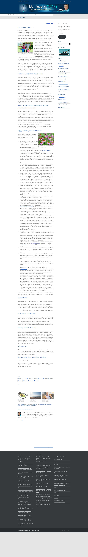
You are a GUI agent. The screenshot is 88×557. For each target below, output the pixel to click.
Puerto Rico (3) (62, 97)
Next (52, 23)
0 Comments (34, 405)
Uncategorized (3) (63, 104)
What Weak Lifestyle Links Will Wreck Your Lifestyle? (24, 481)
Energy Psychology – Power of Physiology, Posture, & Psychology (25, 507)
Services (56, 498)
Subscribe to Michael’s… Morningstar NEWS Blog (59, 501)
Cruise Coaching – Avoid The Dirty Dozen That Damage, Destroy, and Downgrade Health (25, 491)
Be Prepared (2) (62, 60)
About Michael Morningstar (60, 456)
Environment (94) (63, 73)
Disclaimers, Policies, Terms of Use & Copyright (62, 467)
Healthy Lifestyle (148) (64, 86)
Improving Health (35, 404)
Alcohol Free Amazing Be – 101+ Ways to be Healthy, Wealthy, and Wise (25, 486)
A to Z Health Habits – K (21, 399)
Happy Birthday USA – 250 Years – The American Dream (25, 464)
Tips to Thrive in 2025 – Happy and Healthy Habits (25, 524)
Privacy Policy (57, 492)
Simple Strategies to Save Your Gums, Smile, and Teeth (24, 511)
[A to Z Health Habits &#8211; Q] (48, 395)
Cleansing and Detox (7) (64, 68)
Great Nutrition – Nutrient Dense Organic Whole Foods (61, 476)
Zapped (24, 244)
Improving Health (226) (64, 89)
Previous (48, 23)
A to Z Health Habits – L (33, 399)
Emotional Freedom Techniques (26, 206)
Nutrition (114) (62, 92)
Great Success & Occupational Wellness (61, 480)
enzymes (27, 405)
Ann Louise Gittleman (35, 243)
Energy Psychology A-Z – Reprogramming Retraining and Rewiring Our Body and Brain (25, 503)
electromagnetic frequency (42, 404)
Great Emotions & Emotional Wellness (60, 472)
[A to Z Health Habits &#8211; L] (35, 395)
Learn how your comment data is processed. (43, 447)
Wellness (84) (62, 107)
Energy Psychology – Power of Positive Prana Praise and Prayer (25, 516)
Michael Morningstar (21, 404)
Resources (56, 495)
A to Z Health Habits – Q (46, 399)
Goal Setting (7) (62, 79)
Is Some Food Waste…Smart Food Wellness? (25, 472)
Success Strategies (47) (64, 102)
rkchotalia (38, 498)
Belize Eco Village (58, 459)
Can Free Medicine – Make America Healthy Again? (25, 477)
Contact (56, 464)
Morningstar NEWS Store (59, 490)
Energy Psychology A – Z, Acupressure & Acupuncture (43, 504)
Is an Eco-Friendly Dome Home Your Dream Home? (43, 490)
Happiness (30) (62, 81)
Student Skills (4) (62, 99)
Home (55, 487)
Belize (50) (61, 66)
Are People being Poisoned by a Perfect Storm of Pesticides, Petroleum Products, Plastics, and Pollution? (25, 459)
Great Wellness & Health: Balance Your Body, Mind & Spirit (61, 484)
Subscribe (62, 37)
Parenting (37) (62, 94)
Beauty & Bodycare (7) (64, 63)
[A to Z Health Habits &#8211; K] (23, 395)
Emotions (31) (62, 71)
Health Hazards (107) (63, 84)
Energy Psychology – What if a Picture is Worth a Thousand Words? (24, 497)
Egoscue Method (23, 269)
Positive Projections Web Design (35, 530)
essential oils (30, 405)
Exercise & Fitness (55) (64, 76)
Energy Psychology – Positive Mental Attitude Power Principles (25, 520)
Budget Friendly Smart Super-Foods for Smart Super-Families (25, 468)
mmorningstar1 (39, 483)
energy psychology (23, 405)
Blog (55, 462)
